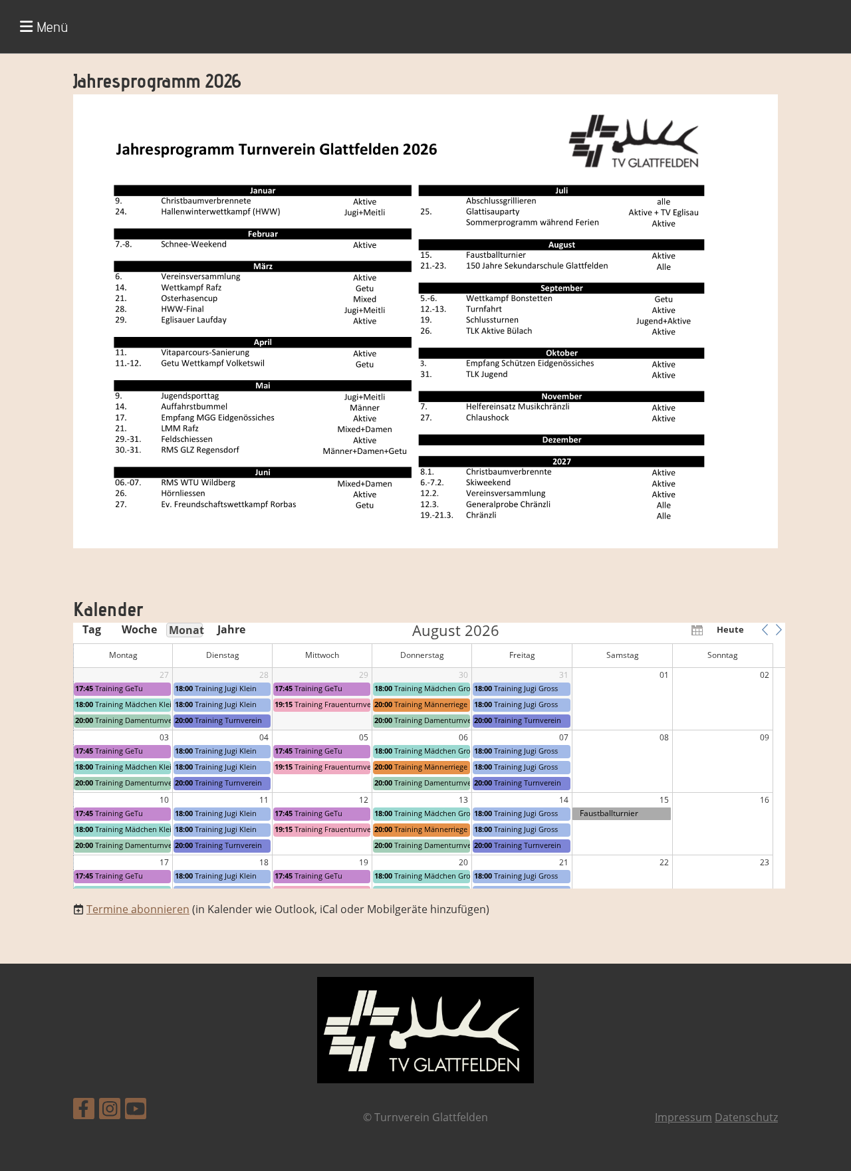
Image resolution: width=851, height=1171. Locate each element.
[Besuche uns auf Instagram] (109, 1111)
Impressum (683, 1117)
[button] (764, 629)
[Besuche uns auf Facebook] (83, 1111)
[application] (429, 756)
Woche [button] (138, 629)
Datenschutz (746, 1117)
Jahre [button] (231, 629)
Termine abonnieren (137, 909)
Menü (50, 26)
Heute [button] (730, 629)
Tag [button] (91, 629)
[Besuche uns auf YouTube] (135, 1111)
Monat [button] (186, 630)
